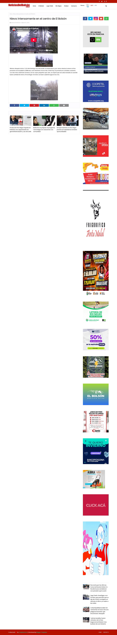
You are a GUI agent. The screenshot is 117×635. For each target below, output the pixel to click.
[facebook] (99, 1)
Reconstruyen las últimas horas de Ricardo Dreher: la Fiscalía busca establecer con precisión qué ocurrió (98, 588)
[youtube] (101, 18)
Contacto (106, 632)
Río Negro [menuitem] (58, 6)
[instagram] (105, 1)
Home (100, 632)
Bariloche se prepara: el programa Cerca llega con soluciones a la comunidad (44, 129)
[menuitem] (88, 5)
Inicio (11, 14)
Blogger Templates (41, 632)
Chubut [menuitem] (66, 6)
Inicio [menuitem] (34, 6)
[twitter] (102, 1)
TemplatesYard (23, 632)
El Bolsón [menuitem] (41, 6)
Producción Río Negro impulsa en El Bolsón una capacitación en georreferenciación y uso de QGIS (20, 129)
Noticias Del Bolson (16, 22)
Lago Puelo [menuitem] (50, 6)
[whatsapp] (106, 18)
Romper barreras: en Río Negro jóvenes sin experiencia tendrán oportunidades (67, 129)
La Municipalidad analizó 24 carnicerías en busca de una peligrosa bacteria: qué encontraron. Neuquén (99, 610)
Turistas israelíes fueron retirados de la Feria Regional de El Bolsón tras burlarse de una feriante (98, 621)
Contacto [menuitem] (74, 6)
